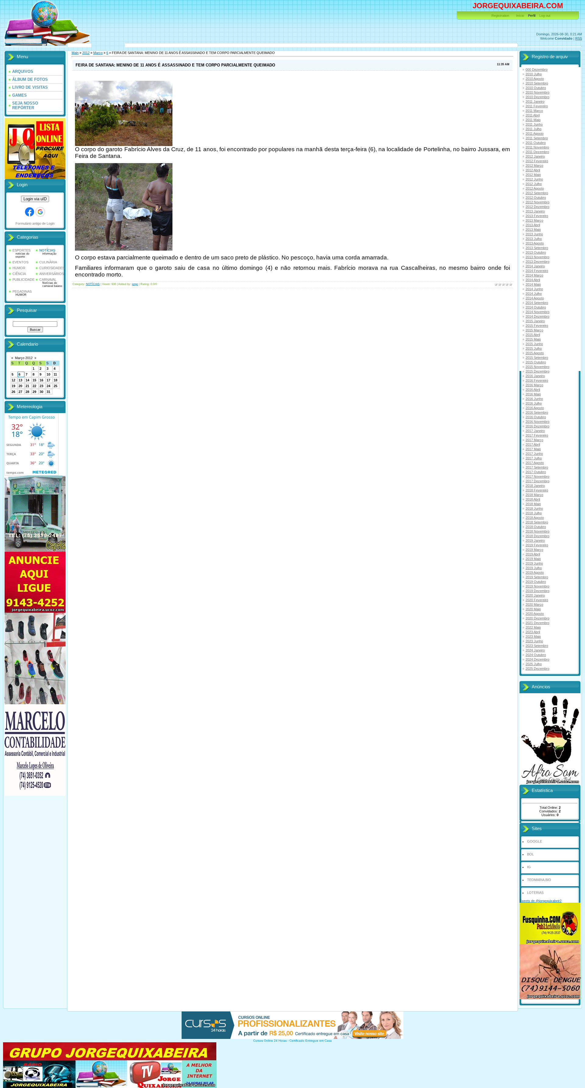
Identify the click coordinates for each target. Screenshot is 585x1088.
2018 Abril (533, 499)
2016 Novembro (537, 421)
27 (20, 392)
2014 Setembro (537, 303)
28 (27, 392)
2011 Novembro (537, 147)
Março (98, 53)
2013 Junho (534, 234)
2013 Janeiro (535, 211)
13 (20, 380)
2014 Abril (533, 280)
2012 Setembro (537, 193)
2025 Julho (534, 664)
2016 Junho (534, 399)
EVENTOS (20, 262)
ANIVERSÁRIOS (51, 274)
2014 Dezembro (537, 316)
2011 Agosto (535, 133)
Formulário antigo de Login (35, 223)
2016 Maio (533, 394)
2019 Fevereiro (537, 545)
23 (41, 386)
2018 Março (534, 495)
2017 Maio (533, 449)
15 (34, 380)
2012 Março (534, 165)
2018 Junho (534, 508)
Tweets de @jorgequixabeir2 (540, 901)
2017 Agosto (535, 463)
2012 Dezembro (537, 207)
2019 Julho (534, 568)
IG (529, 867)
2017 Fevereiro (537, 435)
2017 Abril (533, 444)
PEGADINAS (22, 291)
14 (27, 380)
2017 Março (534, 440)
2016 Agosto (535, 408)
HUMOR (18, 268)
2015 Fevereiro (537, 325)
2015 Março (534, 330)
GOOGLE (534, 841)
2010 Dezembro (537, 97)
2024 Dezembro (537, 659)
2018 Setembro (537, 522)
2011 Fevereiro (537, 106)
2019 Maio (533, 559)
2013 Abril (533, 225)
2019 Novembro (537, 586)
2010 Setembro (537, 83)
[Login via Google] (40, 212)
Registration (500, 15)
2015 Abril (533, 335)
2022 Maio (533, 627)
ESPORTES (21, 250)
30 (41, 392)
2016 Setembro (537, 412)
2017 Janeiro (535, 431)
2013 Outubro (536, 252)
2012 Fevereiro (537, 161)
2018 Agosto (535, 517)
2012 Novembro (537, 202)
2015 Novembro (537, 367)
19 (13, 386)
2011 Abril (533, 115)
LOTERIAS (535, 892)
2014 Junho (534, 289)
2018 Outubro (536, 527)
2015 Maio (533, 339)
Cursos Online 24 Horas (270, 1040)
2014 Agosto (535, 298)
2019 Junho (534, 563)
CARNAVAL (47, 279)
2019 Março (534, 549)
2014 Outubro (536, 307)
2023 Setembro (537, 645)
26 (13, 392)
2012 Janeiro (535, 156)
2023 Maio (533, 636)
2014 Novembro (537, 312)
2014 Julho (534, 293)
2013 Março (534, 220)
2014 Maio (533, 284)
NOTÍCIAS (47, 250)
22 (34, 386)
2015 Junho (534, 344)
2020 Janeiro (535, 595)
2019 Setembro (537, 577)
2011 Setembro (537, 138)
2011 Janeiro (535, 101)
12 (13, 380)
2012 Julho (534, 184)
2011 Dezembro (537, 152)
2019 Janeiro (535, 540)
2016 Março (534, 385)
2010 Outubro (536, 88)
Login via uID (35, 199)
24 (48, 386)
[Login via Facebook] (29, 211)
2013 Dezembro (537, 261)
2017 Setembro (537, 467)
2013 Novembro (537, 257)
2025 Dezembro (537, 668)
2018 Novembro (537, 531)
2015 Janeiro (535, 321)
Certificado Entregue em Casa (310, 1040)
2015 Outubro (536, 362)
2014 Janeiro (535, 266)
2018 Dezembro (537, 536)
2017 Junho (534, 453)
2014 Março (534, 275)
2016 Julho (534, 403)
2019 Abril (533, 554)
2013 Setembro (537, 248)
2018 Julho (534, 513)
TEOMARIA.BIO (539, 880)
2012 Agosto (535, 188)
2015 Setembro (537, 357)
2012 (86, 53)
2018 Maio (533, 504)
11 (55, 374)
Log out (544, 15)
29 (34, 392)
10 (48, 374)
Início (520, 15)
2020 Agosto (535, 613)
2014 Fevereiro (537, 271)
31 (48, 392)
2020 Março (534, 604)
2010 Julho (534, 74)
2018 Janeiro (535, 485)
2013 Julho (534, 239)
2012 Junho (534, 179)
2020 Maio (533, 609)
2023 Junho (534, 641)
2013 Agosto (535, 243)
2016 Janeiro (535, 376)
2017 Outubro (536, 472)
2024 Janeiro (535, 650)
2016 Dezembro (537, 426)
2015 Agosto (535, 353)
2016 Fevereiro (537, 380)
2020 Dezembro (537, 618)
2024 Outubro (536, 655)
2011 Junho (534, 124)
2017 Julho (534, 458)
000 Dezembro (537, 69)
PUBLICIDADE (23, 279)
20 (20, 386)
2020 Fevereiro (537, 600)
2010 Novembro (537, 92)
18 (55, 380)
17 (48, 380)
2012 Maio (533, 175)
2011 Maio (533, 120)
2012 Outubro (536, 197)
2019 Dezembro (537, 591)
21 (27, 386)
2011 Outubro (536, 142)
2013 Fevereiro (537, 216)
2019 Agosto (535, 572)
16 (41, 380)
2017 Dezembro (537, 481)
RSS (578, 38)
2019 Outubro (536, 581)
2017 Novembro (537, 476)
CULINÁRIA (48, 262)
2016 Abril (533, 389)
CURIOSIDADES (52, 268)
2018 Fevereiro (537, 490)
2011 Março (534, 110)
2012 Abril (533, 170)
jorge (135, 284)
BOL (530, 854)
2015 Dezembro (537, 371)
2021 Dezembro (537, 623)
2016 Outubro (536, 417)
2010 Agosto (535, 78)
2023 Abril (533, 632)
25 (55, 386)
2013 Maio (533, 229)
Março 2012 (24, 358)
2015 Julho (534, 348)
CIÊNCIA (19, 274)
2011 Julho (533, 129)
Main (75, 53)
